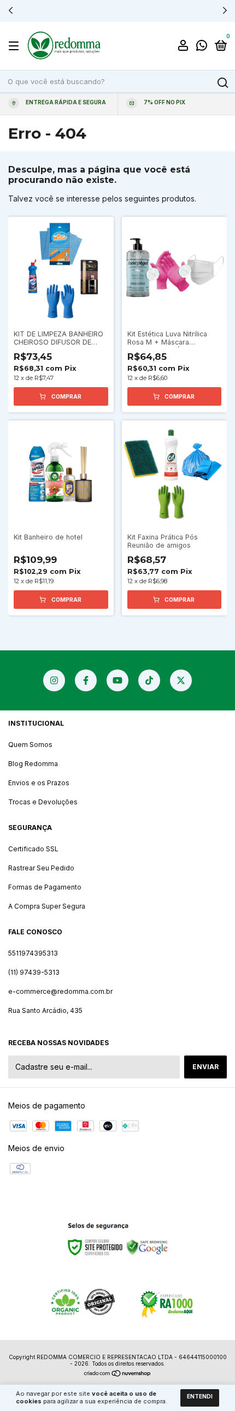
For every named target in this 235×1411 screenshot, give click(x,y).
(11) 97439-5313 (34, 972)
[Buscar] (222, 83)
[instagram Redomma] (54, 680)
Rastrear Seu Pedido (41, 868)
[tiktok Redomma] (149, 680)
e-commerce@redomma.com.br (60, 991)
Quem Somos (30, 744)
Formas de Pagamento (44, 887)
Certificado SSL (33, 849)
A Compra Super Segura (46, 906)
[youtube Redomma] (117, 680)
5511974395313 (33, 953)
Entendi (200, 1396)
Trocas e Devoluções (43, 802)
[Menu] (15, 46)
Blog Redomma (33, 764)
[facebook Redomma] (86, 680)
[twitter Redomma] (181, 680)
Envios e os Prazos (38, 783)
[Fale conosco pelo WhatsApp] (201, 46)
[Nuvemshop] (118, 1374)
